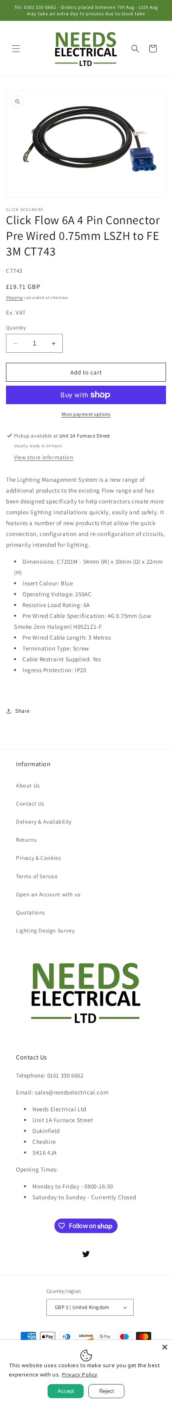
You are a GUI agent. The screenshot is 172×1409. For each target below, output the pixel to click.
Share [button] (22, 710)
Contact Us (30, 803)
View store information (43, 457)
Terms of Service (37, 876)
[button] (16, 48)
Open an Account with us (48, 894)
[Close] (165, 1347)
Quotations (30, 912)
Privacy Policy (80, 1374)
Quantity (16, 327)
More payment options (86, 414)
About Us (28, 785)
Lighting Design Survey (45, 930)
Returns (26, 839)
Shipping (14, 297)
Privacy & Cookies (38, 857)
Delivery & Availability (44, 821)
